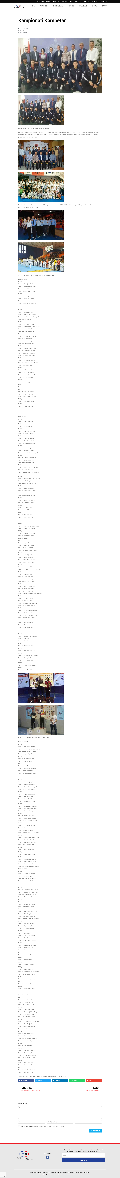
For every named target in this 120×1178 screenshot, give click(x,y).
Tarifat (77, 1)
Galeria (94, 6)
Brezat (93, 1)
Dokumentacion (66, 1)
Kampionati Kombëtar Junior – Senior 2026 (47, 1)
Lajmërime (83, 6)
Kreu (33, 6)
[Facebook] (47, 1157)
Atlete (85, 1)
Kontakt (104, 6)
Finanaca (102, 1)
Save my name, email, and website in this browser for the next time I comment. (42, 1126)
